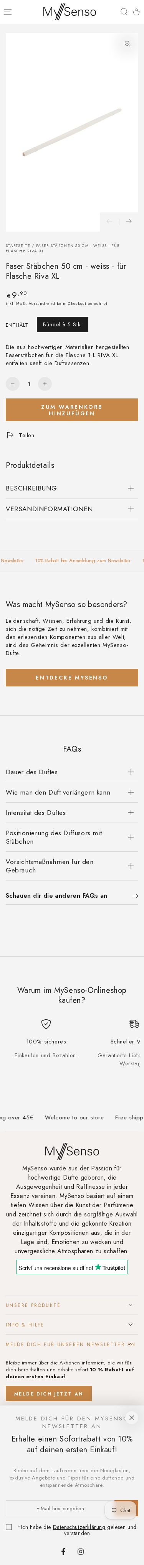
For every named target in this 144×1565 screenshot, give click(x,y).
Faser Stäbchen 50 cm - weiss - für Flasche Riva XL (62, 248)
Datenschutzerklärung (79, 1527)
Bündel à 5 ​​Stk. (62, 324)
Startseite (18, 245)
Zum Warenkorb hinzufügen (72, 410)
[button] (124, 11)
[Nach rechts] (128, 222)
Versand (37, 303)
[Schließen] (131, 1417)
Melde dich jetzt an (48, 1394)
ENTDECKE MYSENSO (72, 677)
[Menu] (7, 11)
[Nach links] (109, 222)
